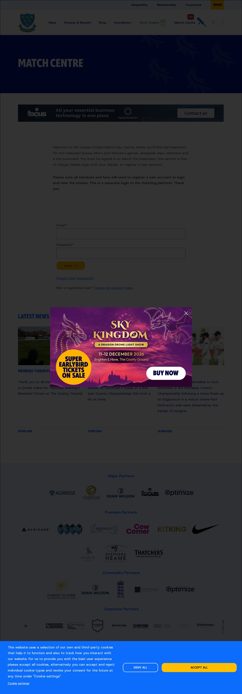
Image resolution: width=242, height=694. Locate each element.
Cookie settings (18, 683)
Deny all (140, 667)
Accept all (199, 667)
